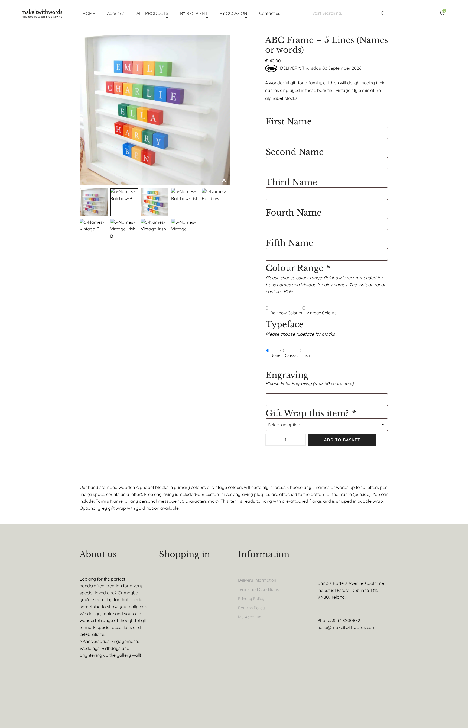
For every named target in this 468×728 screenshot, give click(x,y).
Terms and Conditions (258, 589)
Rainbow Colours (286, 312)
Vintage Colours (321, 312)
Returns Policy (251, 607)
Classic (291, 355)
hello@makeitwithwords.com (346, 627)
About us (116, 13)
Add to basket (342, 439)
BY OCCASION (233, 13)
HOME (89, 13)
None (275, 355)
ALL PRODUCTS (152, 13)
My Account (249, 617)
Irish (306, 355)
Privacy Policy (251, 598)
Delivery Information (257, 580)
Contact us (269, 13)
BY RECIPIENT (194, 13)
